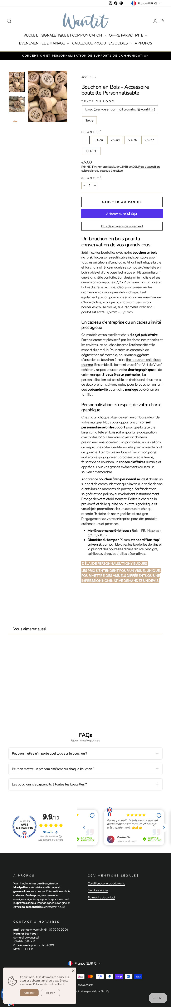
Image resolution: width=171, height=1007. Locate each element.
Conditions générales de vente (106, 883)
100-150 (91, 151)
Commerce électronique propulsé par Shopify (85, 991)
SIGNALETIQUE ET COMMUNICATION (72, 35)
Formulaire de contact (101, 897)
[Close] (73, 971)
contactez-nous (53, 907)
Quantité (91, 132)
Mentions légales (98, 890)
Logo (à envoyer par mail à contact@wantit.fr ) (120, 109)
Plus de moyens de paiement (122, 226)
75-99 (149, 140)
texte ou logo (98, 101)
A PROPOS (143, 43)
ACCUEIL (31, 35)
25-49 (115, 140)
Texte (89, 120)
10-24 (98, 140)
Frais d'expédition (149, 166)
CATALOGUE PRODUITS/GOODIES (100, 43)
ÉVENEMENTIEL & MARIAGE (42, 43)
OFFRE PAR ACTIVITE (126, 35)
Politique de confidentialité (48, 984)
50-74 (132, 140)
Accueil (87, 77)
